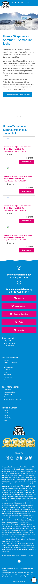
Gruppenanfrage (21, 306)
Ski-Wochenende (12, 535)
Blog (5, 365)
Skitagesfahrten (16, 539)
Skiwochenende (6, 484)
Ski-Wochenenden (9, 343)
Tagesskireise (25, 547)
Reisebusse (32, 473)
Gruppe (11, 543)
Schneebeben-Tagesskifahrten (20, 467)
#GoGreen (7, 370)
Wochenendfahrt (11, 549)
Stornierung (7, 397)
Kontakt (21, 298)
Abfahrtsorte (8, 394)
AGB (5, 379)
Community (7, 418)
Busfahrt (24, 516)
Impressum (7, 374)
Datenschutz (8, 377)
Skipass (29, 516)
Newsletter (21, 330)
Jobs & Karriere (8, 367)
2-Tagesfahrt (18, 528)
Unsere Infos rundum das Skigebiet (17, 94)
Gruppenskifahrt (9, 345)
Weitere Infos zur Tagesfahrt (12, 399)
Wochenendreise (28, 526)
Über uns (6, 360)
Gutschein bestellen (20, 314)
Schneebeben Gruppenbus (27, 545)
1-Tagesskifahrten (9, 341)
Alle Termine (7, 390)
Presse (6, 372)
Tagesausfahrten (13, 516)
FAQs (20, 322)
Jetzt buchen (26, 162)
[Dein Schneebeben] (6, 8)
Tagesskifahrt (18, 482)
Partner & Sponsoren (10, 362)
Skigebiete (22, 477)
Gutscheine (7, 413)
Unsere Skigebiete (9, 392)
